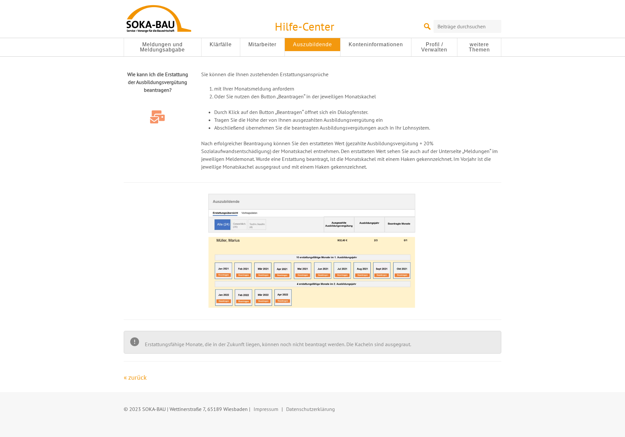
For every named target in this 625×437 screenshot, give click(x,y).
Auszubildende (312, 44)
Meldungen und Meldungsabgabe (162, 47)
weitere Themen (479, 47)
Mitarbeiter (262, 44)
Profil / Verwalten (434, 47)
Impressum (266, 409)
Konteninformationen (376, 44)
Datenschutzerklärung (310, 409)
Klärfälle (221, 44)
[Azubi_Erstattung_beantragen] (312, 251)
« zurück (135, 377)
